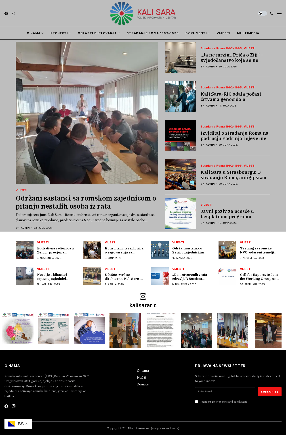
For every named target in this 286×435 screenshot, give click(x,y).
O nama (143, 370)
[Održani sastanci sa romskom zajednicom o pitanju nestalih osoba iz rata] (87, 113)
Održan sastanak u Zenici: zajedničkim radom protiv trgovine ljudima (190, 254)
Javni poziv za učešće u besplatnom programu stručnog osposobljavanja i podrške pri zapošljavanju (231, 219)
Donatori (143, 384)
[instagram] (13, 13)
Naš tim (143, 377)
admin (25, 227)
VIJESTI (21, 190)
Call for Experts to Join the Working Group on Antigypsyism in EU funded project (259, 280)
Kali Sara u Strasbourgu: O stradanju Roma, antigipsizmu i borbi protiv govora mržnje (235, 177)
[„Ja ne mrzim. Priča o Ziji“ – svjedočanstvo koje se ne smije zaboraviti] (180, 57)
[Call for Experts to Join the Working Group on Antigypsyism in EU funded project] (227, 276)
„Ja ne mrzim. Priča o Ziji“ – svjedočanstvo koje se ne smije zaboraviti (232, 60)
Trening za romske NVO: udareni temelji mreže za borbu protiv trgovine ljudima (258, 254)
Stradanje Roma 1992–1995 (221, 48)
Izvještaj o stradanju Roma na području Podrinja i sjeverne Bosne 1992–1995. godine (235, 138)
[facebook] (6, 13)
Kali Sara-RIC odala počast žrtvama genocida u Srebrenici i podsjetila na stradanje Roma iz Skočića (231, 102)
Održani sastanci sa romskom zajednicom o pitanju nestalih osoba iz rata (86, 202)
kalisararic (143, 305)
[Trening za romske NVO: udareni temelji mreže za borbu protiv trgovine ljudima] (227, 250)
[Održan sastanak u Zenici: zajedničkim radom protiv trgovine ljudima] (160, 250)
